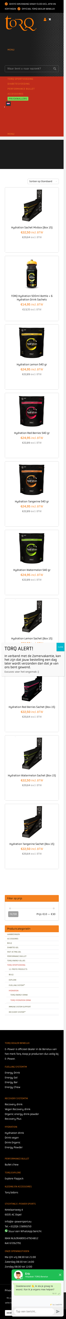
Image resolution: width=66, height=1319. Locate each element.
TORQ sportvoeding (16, 965)
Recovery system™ (17, 1012)
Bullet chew (12, 1164)
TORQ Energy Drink (19, 995)
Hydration (13, 990)
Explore (12, 980)
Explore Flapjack (14, 1178)
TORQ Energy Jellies (16, 960)
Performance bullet (16, 956)
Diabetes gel (13, 947)
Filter (13, 914)
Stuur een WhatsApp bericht (24, 1231)
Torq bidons (11, 1192)
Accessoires (12, 939)
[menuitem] (32, 49)
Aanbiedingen (13, 934)
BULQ (9, 943)
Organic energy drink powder (22, 1114)
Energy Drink (12, 1072)
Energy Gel (11, 1077)
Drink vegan (12, 1137)
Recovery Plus (13, 1118)
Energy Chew (12, 1087)
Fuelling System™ (17, 985)
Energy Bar (11, 1082)
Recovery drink (13, 1104)
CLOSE (60, 647)
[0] (50, 21)
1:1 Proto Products (18, 969)
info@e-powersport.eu (18, 1221)
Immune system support (20, 1007)
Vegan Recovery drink (17, 1109)
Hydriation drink (14, 1132)
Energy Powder (14, 1147)
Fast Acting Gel (14, 952)
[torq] (29, 33)
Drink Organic (13, 1142)
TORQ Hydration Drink (20, 1000)
